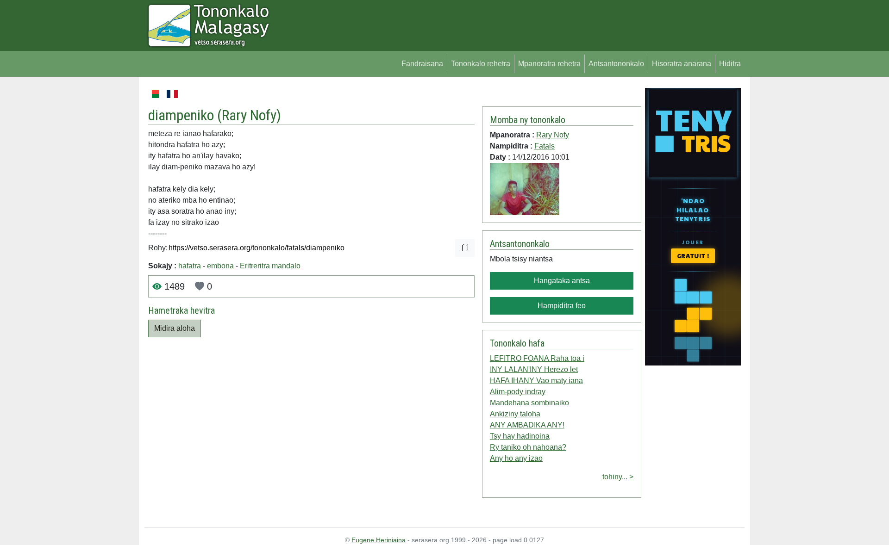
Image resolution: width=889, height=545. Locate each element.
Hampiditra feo (562, 306)
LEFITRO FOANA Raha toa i (537, 358)
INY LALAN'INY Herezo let (534, 369)
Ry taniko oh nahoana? (528, 447)
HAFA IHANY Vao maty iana (536, 380)
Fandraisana (422, 64)
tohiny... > (617, 477)
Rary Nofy (249, 115)
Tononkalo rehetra (480, 64)
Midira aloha (174, 328)
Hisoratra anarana (681, 64)
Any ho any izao (516, 458)
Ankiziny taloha (515, 414)
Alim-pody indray (517, 392)
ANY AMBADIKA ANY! (527, 425)
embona (220, 266)
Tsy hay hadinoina (520, 436)
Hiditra (730, 64)
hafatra (189, 266)
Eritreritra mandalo (270, 266)
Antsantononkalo (616, 64)
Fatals (544, 146)
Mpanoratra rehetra (549, 64)
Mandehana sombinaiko (529, 403)
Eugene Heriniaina (378, 540)
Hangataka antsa (562, 281)
